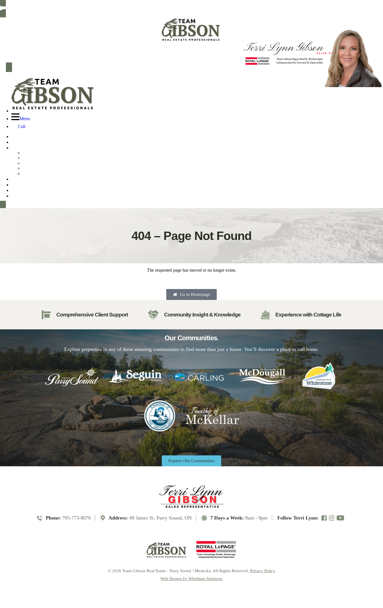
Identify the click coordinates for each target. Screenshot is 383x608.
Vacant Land (44, 169)
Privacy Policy (262, 571)
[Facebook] (114, 8)
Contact (20, 195)
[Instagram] (122, 8)
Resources (22, 190)
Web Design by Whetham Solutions (191, 579)
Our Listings (45, 153)
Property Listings (29, 147)
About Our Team (29, 141)
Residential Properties (45, 164)
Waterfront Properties (45, 158)
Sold (45, 174)
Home (17, 136)
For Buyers (22, 178)
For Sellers (22, 184)
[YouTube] (131, 8)
